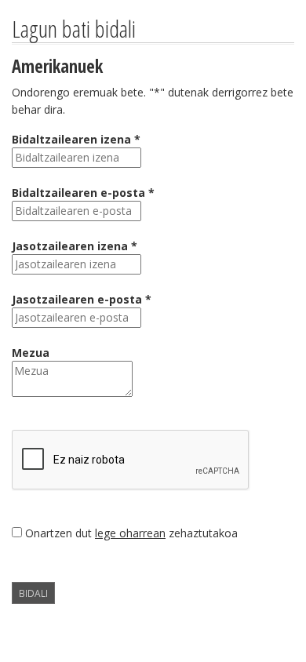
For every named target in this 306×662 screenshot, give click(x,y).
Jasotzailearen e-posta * (81, 299)
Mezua (30, 352)
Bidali (33, 593)
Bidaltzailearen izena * (76, 139)
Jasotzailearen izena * (74, 245)
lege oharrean (130, 533)
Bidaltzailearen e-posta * (83, 192)
